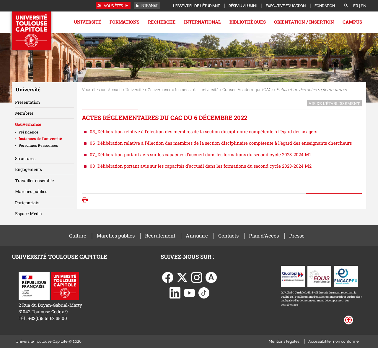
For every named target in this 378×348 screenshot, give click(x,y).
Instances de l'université (197, 89)
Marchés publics (31, 191)
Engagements (28, 169)
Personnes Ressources (38, 145)
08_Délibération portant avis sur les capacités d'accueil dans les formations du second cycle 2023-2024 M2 (201, 166)
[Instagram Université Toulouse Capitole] (196, 277)
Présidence (28, 132)
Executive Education (286, 6)
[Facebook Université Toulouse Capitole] (167, 277)
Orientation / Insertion (304, 22)
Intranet (149, 6)
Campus (352, 22)
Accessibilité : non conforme (333, 341)
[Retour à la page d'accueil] (31, 30)
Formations (124, 22)
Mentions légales (284, 341)
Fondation (325, 6)
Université (87, 22)
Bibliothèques (247, 22)
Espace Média (28, 213)
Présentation (27, 102)
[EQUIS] (319, 276)
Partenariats (27, 202)
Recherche (162, 22)
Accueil (115, 89)
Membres (24, 113)
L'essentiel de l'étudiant (196, 6)
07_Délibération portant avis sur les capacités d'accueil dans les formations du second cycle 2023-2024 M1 (200, 154)
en (363, 6)
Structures (25, 158)
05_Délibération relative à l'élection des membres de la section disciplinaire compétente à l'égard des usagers (203, 131)
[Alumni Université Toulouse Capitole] (211, 277)
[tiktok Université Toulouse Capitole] (204, 292)
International (202, 22)
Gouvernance (159, 89)
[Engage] (346, 276)
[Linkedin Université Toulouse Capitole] (175, 292)
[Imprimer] (86, 200)
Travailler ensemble (34, 180)
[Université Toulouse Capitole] (65, 285)
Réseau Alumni (243, 6)
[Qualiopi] (293, 276)
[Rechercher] (346, 6)
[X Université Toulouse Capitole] (182, 277)
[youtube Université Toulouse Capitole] (189, 292)
